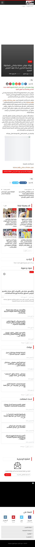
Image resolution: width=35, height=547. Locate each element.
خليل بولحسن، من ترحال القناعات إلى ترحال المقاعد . (15, 426)
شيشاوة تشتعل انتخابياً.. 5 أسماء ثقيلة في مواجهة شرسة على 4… (14, 416)
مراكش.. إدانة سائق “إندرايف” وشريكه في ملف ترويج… (14, 374)
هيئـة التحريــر (28, 527)
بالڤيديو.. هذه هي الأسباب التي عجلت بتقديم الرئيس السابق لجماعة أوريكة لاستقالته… (18, 292)
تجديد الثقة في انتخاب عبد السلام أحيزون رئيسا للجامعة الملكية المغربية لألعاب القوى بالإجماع (26, 194)
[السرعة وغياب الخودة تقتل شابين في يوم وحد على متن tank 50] (30, 384)
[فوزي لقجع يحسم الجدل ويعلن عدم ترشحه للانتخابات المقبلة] (30, 404)
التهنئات (29, 61)
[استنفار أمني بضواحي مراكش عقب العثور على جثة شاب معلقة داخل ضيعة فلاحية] (30, 362)
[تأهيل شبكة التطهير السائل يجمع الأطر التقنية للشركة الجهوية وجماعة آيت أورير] (30, 436)
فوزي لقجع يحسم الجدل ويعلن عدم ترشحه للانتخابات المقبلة (14, 405)
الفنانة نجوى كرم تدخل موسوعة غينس (8, 193)
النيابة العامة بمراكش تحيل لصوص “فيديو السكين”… (15, 353)
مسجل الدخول (23, 263)
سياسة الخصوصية (27, 530)
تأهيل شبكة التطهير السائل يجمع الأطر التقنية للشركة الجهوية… (15, 437)
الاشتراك (7, 475)
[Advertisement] (17, 25)
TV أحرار (31, 272)
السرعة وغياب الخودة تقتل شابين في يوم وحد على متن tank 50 (14, 385)
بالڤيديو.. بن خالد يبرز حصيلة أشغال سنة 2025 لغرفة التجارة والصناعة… (14, 311)
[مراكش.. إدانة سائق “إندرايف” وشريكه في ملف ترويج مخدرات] (30, 374)
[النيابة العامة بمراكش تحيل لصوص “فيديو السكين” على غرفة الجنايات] (30, 353)
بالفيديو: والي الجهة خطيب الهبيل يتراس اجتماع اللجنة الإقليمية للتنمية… (15, 323)
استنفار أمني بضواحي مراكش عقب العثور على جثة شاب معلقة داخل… (14, 364)
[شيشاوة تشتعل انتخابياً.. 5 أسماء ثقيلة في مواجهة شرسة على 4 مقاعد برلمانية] (30, 414)
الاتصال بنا (28, 537)
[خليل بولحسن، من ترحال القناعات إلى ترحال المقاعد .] (30, 426)
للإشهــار (29, 534)
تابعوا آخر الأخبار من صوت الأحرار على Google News (18, 171)
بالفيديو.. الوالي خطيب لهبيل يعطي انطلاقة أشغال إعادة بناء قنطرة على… (14, 334)
